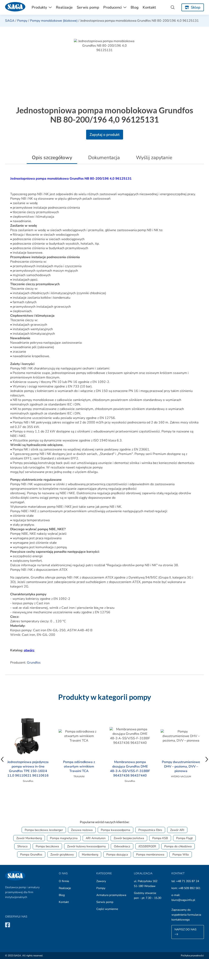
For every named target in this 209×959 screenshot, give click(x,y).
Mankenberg (90, 854)
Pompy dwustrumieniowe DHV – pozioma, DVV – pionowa (181, 766)
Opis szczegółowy (52, 157)
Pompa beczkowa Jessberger (44, 830)
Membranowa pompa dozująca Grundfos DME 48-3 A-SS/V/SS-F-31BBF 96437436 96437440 (130, 769)
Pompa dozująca (117, 854)
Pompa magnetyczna (64, 838)
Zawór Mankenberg (29, 838)
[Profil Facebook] (7, 924)
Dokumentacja (104, 157)
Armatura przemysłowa (111, 895)
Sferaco (22, 846)
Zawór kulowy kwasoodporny (86, 846)
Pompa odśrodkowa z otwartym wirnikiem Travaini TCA (79, 766)
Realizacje (64, 7)
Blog (135, 7)
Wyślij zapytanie (154, 157)
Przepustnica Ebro (150, 830)
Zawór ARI (177, 830)
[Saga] (15, 7)
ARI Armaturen (96, 838)
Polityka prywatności (192, 955)
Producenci (112, 7)
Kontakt (149, 7)
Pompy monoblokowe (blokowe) (54, 20)
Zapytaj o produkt (105, 134)
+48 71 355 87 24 (187, 881)
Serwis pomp (88, 7)
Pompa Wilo (180, 854)
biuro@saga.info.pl (183, 900)
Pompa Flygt (184, 838)
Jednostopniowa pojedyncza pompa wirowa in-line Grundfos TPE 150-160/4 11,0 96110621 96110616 (28, 769)
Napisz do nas (186, 929)
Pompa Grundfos (31, 854)
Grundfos (34, 662)
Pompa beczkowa (47, 846)
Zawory (101, 881)
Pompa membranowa (150, 854)
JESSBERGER (147, 846)
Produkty (39, 7)
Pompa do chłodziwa (178, 846)
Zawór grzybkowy (62, 854)
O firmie (64, 881)
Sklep (195, 7)
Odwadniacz (122, 846)
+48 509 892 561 (189, 888)
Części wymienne (107, 909)
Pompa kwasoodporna (115, 830)
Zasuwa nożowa (82, 830)
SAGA (9, 20)
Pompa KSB (160, 838)
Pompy (22, 20)
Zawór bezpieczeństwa (129, 838)
